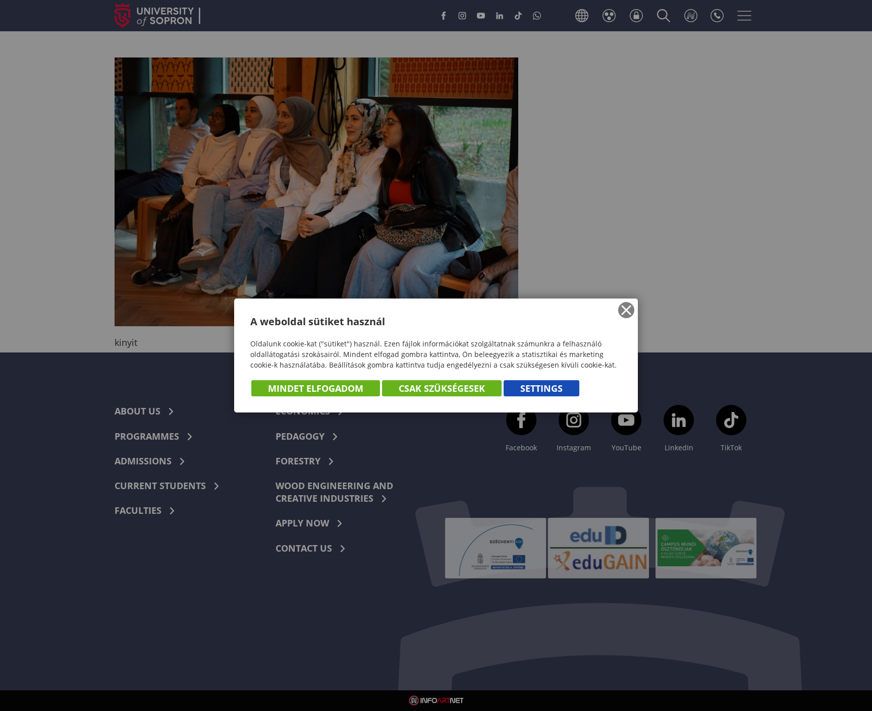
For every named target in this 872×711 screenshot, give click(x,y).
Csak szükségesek (442, 388)
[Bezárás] (626, 310)
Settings (541, 388)
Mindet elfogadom (315, 388)
